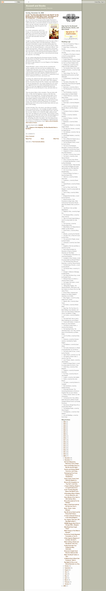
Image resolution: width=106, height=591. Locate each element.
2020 (64, 434)
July (66, 572)
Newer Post (28, 138)
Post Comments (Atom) (38, 141)
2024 (64, 426)
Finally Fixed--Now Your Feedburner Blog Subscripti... (70, 547)
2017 (64, 440)
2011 (64, 452)
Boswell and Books (36, 6)
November (67, 460)
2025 (64, 424)
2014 (64, 446)
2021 (64, 432)
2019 (64, 436)
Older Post (56, 138)
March (66, 580)
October (67, 566)
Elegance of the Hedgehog (36, 127)
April (66, 578)
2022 (64, 430)
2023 (64, 428)
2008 (64, 586)
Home (42, 138)
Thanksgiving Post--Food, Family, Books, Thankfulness (71, 474)
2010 (64, 454)
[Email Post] (42, 126)
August (67, 570)
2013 (64, 448)
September (68, 568)
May (66, 576)
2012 (64, 450)
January (67, 584)
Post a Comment (30, 136)
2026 (64, 422)
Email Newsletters (69, 39)
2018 (64, 438)
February (67, 582)
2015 (64, 444)
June (66, 574)
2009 (64, 456)
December (67, 458)
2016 (64, 442)
